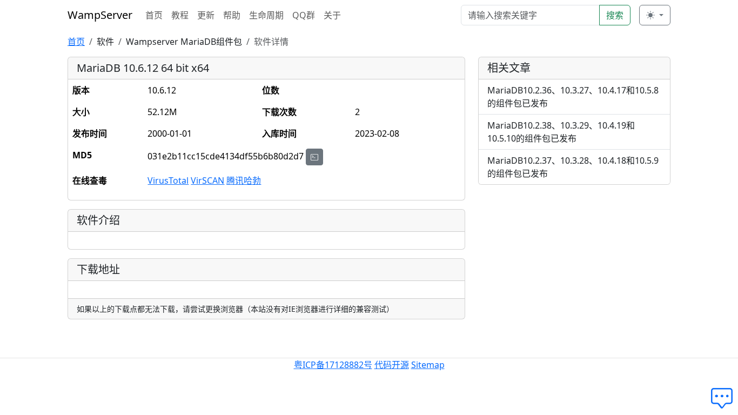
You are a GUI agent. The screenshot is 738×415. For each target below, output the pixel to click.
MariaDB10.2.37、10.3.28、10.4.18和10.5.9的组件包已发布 (573, 167)
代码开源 (391, 365)
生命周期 (266, 15)
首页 (154, 15)
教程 (180, 15)
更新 (205, 15)
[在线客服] (724, 399)
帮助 (231, 15)
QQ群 (303, 15)
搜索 (614, 15)
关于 (332, 15)
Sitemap (428, 365)
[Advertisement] (574, 269)
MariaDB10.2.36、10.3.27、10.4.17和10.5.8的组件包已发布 (573, 96)
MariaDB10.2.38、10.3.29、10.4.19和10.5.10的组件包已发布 (561, 131)
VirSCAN (207, 180)
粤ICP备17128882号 (333, 365)
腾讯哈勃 (243, 180)
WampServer (100, 15)
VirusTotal (168, 180)
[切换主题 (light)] (654, 15)
